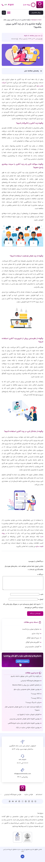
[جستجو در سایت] (4, 13)
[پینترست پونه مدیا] (32, 801)
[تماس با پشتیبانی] (2, 5)
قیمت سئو (39, 546)
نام (41, 594)
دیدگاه (40, 574)
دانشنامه (34, 20)
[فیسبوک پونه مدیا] (19, 801)
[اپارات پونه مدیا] (35, 801)
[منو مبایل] (9, 13)
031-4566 (22, 760)
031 (9, 5)
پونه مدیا (26, 4)
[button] (41, 71)
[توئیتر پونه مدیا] (16, 801)
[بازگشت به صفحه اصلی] (33, 4)
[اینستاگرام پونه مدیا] (22, 801)
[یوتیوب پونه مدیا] (12, 801)
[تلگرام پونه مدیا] (25, 801)
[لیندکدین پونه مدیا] (29, 801)
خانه (40, 20)
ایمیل (40, 599)
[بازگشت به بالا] (22, 856)
